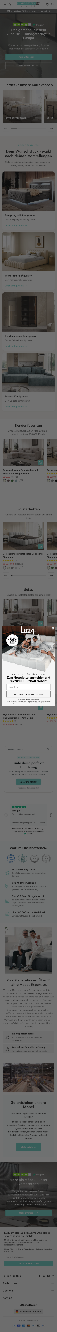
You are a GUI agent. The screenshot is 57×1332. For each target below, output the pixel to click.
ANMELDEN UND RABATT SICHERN (29, 694)
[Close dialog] (53, 628)
